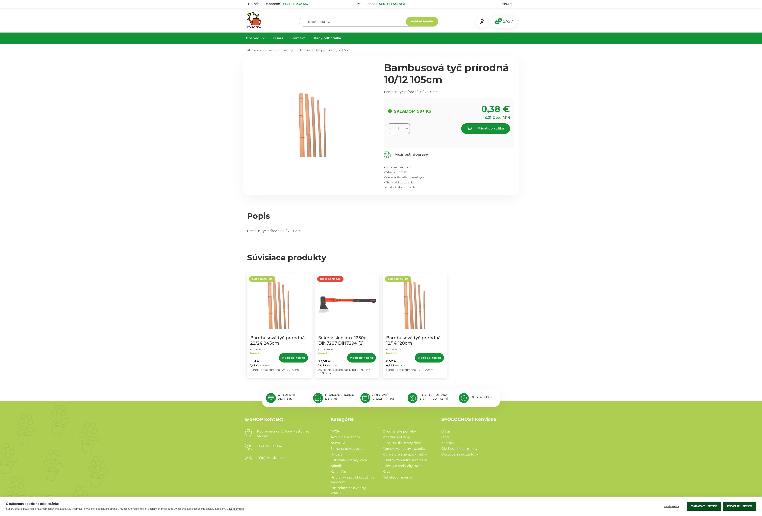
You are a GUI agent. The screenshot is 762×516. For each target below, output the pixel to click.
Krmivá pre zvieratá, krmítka (405, 454)
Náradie (270, 50)
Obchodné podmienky (459, 449)
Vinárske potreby (396, 437)
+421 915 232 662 (295, 4)
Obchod (253, 38)
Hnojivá (336, 454)
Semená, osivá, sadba (347, 449)
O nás (278, 38)
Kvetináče (338, 472)
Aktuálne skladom (345, 437)
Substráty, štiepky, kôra (349, 460)
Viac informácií (235, 508)
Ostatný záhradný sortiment (405, 460)
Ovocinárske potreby (399, 431)
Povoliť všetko (739, 506)
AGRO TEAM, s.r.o (392, 4)
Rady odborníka (327, 38)
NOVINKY (338, 443)
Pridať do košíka (490, 128)
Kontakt (506, 4)
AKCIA (335, 431)
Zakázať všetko (704, 506)
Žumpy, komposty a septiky (404, 449)
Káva (386, 472)
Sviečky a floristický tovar (402, 466)
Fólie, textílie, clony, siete (402, 443)
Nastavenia (671, 506)
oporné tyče (287, 50)
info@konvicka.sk (270, 458)
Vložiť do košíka (293, 358)
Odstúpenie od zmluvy (459, 454)
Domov (257, 50)
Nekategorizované (397, 477)
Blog (445, 437)
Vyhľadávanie (422, 21)
